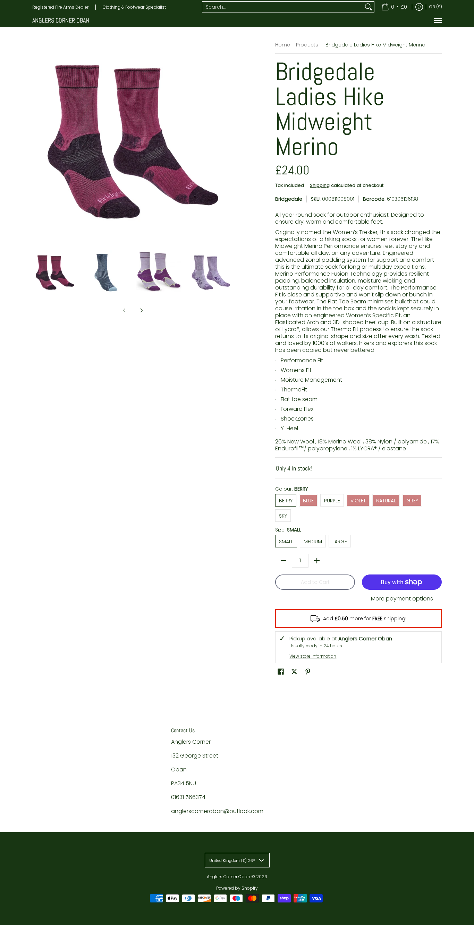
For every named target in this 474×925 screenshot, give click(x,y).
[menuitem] (394, 7)
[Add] (316, 560)
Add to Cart (315, 582)
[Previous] (37, 141)
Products (307, 44)
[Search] (368, 7)
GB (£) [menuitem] (435, 7)
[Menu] (437, 20)
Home (282, 44)
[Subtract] (283, 560)
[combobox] (282, 7)
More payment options (402, 598)
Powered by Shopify (237, 888)
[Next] (228, 141)
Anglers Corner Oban (60, 20)
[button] (281, 672)
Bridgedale (288, 199)
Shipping (320, 185)
